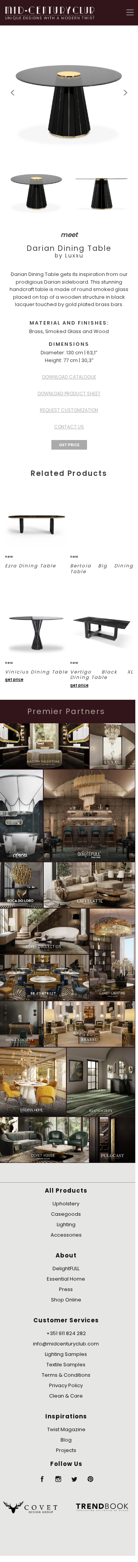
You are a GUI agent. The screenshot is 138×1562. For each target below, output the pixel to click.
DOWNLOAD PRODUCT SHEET (69, 393)
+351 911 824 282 (66, 1333)
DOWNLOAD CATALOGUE (69, 377)
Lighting (66, 1224)
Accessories (66, 1235)
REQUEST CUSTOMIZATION (69, 410)
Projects (66, 1450)
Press (66, 1289)
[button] (130, 12)
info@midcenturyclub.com (66, 1343)
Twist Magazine (66, 1429)
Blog (66, 1440)
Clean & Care (66, 1396)
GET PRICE (69, 445)
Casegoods (66, 1214)
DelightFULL (66, 1268)
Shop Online (66, 1299)
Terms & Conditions (66, 1375)
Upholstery (66, 1203)
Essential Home (66, 1279)
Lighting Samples (66, 1354)
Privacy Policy (66, 1385)
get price (14, 679)
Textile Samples (65, 1364)
